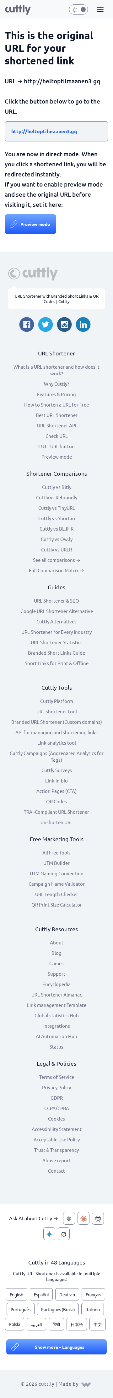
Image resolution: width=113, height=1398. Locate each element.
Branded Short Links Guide (56, 653)
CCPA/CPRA (56, 1108)
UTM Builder (56, 863)
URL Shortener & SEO (56, 601)
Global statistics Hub (57, 1015)
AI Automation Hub (56, 1036)
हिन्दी (56, 1324)
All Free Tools (56, 852)
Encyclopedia (56, 984)
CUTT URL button (56, 446)
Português (20, 1309)
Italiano (92, 1309)
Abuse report (56, 1160)
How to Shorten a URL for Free (56, 405)
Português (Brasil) (58, 1309)
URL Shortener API (56, 425)
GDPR (57, 1098)
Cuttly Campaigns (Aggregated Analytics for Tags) (57, 756)
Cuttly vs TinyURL (56, 508)
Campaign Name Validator (57, 884)
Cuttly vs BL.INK (56, 529)
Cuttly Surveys (56, 770)
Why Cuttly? (56, 384)
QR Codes (56, 801)
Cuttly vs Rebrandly (56, 497)
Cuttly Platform (56, 701)
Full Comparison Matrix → (56, 570)
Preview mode (35, 224)
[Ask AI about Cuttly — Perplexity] (98, 1218)
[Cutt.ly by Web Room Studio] (86, 1384)
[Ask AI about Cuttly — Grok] (64, 1233)
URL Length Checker (56, 894)
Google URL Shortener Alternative (56, 611)
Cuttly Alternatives (56, 621)
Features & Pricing (56, 394)
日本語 (77, 1324)
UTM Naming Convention (56, 873)
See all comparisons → (56, 560)
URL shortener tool (56, 711)
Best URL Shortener (57, 415)
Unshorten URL (56, 822)
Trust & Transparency (56, 1150)
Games (56, 963)
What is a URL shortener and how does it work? (56, 370)
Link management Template (56, 1005)
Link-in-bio (56, 780)
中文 (98, 1324)
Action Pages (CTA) (56, 791)
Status (56, 1047)
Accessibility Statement (57, 1129)
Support (56, 974)
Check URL (57, 436)
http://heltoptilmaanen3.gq (44, 131)
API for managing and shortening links (56, 732)
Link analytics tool (56, 743)
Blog (56, 953)
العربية (36, 1324)
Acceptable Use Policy (57, 1139)
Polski (14, 1324)
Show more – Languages (59, 1347)
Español (41, 1295)
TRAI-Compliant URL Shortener (56, 812)
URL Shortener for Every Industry (56, 632)
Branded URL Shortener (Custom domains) (56, 722)
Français (93, 1295)
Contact (56, 1171)
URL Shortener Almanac (56, 994)
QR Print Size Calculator (56, 904)
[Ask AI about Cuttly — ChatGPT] (69, 1218)
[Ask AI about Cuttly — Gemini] (49, 1233)
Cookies (56, 1118)
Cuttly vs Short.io (56, 518)
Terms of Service (56, 1077)
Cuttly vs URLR (56, 549)
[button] (99, 9)
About (56, 942)
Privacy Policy (56, 1087)
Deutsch (67, 1295)
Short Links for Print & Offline (57, 663)
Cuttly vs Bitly (56, 487)
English (16, 1295)
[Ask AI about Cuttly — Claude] (83, 1218)
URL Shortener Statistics (57, 642)
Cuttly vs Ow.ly (57, 539)
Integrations (56, 1026)
